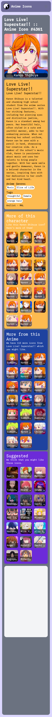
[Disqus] (26, 601)
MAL (22, 205)
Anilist (11, 205)
